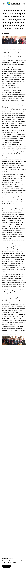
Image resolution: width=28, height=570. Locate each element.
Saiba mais (14, 562)
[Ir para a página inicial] (15, 3)
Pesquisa (24, 3)
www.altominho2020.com (9, 326)
